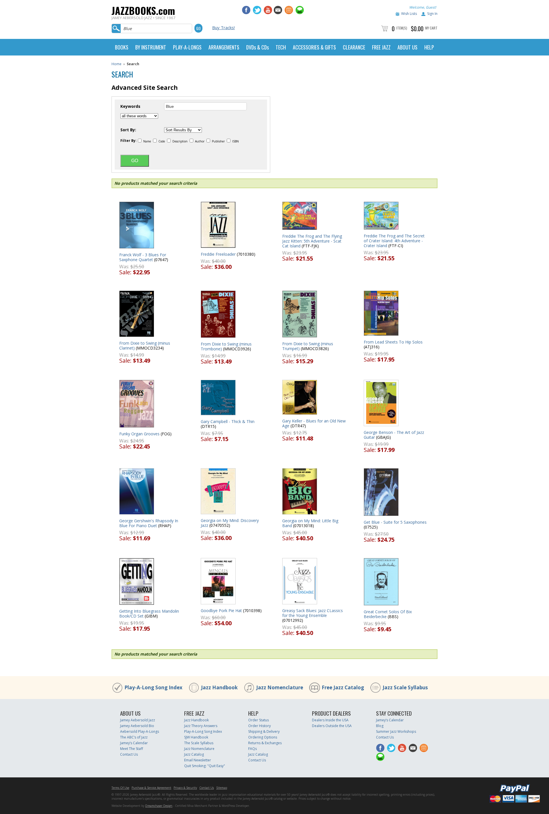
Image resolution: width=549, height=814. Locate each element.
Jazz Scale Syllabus (405, 687)
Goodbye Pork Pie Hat (221, 610)
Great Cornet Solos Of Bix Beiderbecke (388, 614)
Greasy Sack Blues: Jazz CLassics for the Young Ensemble (312, 613)
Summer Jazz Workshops (396, 731)
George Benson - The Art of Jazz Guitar (394, 435)
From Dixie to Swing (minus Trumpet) (307, 346)
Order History (259, 725)
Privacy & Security (185, 788)
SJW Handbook (196, 737)
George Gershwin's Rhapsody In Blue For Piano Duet (148, 523)
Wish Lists (409, 13)
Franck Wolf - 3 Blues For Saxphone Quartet (142, 257)
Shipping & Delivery (264, 731)
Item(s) (401, 27)
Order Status (258, 720)
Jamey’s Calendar (134, 742)
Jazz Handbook (219, 687)
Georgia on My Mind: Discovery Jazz (230, 523)
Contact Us (129, 754)
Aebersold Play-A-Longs (139, 731)
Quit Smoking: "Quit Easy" (204, 765)
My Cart (431, 27)
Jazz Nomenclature (279, 687)
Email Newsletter (197, 760)
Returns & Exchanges (265, 742)
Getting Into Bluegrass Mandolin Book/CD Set (149, 613)
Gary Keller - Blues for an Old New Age (314, 423)
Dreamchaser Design (158, 806)
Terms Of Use (120, 788)
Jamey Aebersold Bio (137, 725)
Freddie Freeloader (218, 254)
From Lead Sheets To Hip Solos (393, 342)
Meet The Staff (131, 748)
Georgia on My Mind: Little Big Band (310, 523)
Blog (379, 725)
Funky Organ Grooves (139, 433)
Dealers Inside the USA (330, 720)
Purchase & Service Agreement (151, 788)
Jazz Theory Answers (200, 725)
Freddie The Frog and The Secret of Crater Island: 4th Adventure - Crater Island (394, 240)
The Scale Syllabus (198, 742)
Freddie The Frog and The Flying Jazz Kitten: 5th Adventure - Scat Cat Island (312, 241)
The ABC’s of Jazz (134, 737)
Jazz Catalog (194, 754)
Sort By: (128, 130)
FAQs (252, 748)
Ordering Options (262, 737)
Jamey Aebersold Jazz (137, 720)
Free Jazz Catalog (343, 687)
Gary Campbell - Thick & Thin (227, 421)
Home (117, 63)
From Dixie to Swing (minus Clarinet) (144, 345)
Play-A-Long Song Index (153, 687)
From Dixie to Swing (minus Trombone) (226, 346)
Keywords (130, 106)
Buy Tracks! (223, 27)
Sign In (432, 13)
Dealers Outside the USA (332, 725)
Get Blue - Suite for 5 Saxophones (395, 522)
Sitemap (221, 788)
